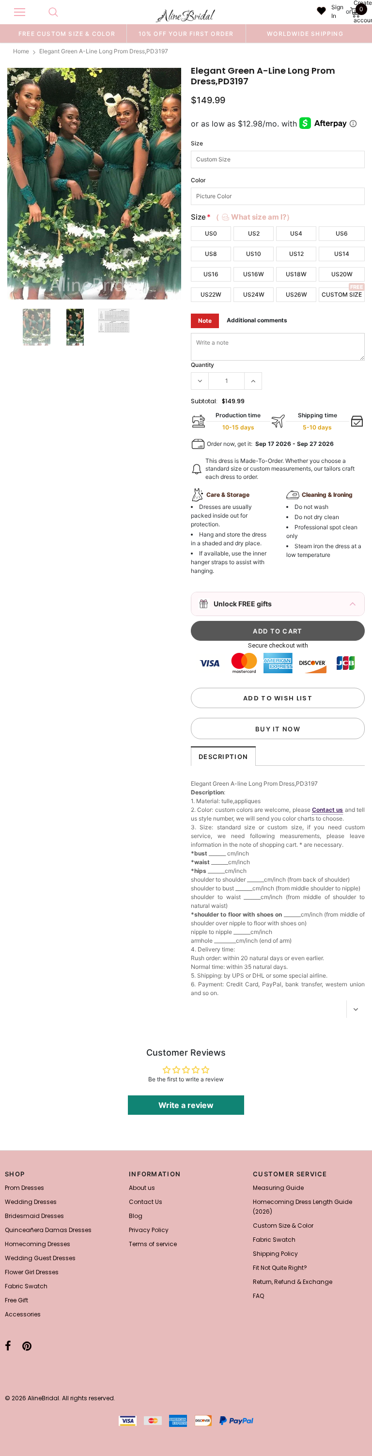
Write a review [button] (186, 1105)
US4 (296, 233)
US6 (342, 233)
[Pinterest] (26, 1346)
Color (198, 180)
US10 (253, 253)
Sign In (337, 11)
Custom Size (342, 294)
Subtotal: (204, 401)
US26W (296, 294)
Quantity (202, 364)
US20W (342, 274)
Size (197, 143)
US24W (253, 294)
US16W (253, 274)
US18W (296, 274)
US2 (254, 233)
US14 (341, 253)
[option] (66, 33)
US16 (210, 274)
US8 (211, 253)
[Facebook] (8, 1346)
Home (21, 51)
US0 (211, 233)
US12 (296, 253)
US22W (211, 294)
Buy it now (277, 729)
